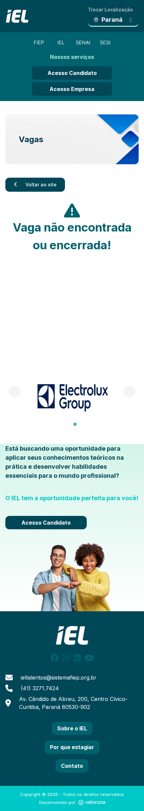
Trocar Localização (110, 9)
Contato (72, 765)
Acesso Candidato (72, 73)
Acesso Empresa (72, 89)
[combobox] (113, 20)
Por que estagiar (72, 747)
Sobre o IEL (72, 728)
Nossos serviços (72, 57)
